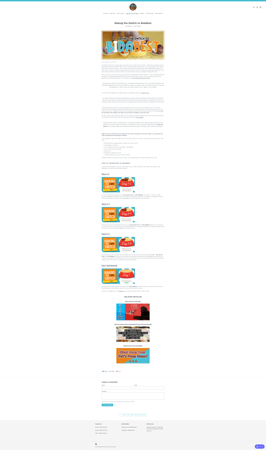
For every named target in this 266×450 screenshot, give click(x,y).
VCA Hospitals (139, 117)
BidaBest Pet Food (103, 446)
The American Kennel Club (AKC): (141, 78)
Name (103, 385)
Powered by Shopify (111, 446)
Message (104, 391)
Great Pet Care (145, 93)
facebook (121, 291)
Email (135, 385)
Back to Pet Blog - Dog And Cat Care (134, 414)
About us (149, 431)
